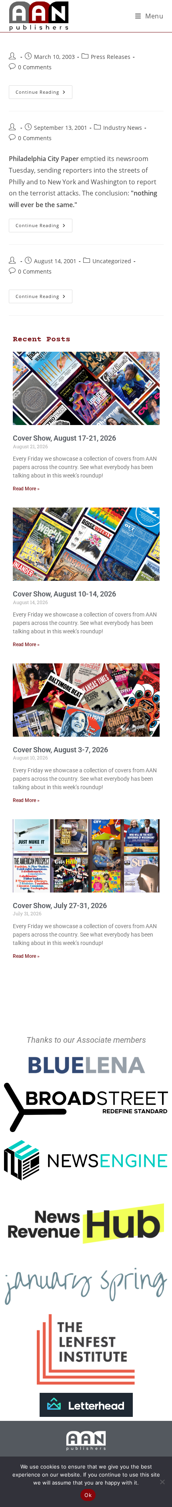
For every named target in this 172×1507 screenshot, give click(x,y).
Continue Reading (44, 90)
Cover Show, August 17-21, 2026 (64, 438)
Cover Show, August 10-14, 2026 (64, 594)
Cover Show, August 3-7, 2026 (60, 749)
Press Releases (110, 56)
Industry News (122, 127)
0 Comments (35, 67)
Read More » (26, 489)
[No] (162, 1482)
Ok (88, 1495)
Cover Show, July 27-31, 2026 (60, 905)
